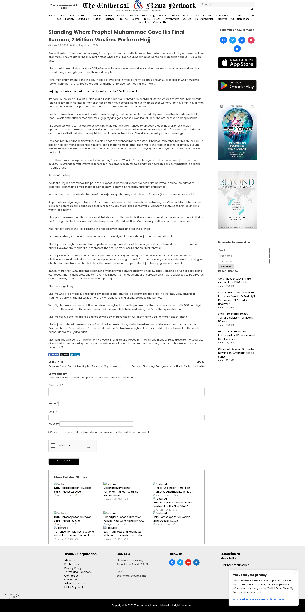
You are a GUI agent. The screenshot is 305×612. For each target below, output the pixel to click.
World (63, 15)
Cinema (207, 15)
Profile (146, 19)
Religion (97, 19)
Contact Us (159, 22)
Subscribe (70, 579)
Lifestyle (123, 19)
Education (83, 19)
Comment (55, 385)
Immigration (223, 15)
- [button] (6, 597)
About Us (144, 22)
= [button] (17, 597)
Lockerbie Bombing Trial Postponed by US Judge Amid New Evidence (236, 335)
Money (134, 15)
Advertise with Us (75, 583)
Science (110, 19)
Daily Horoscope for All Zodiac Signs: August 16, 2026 (73, 519)
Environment (172, 19)
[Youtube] (251, 40)
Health (109, 15)
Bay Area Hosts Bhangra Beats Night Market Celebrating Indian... (124, 533)
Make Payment (73, 587)
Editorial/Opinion (204, 19)
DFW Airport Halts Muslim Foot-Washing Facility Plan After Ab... (172, 504)
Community (94, 15)
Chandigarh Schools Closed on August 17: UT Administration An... (123, 519)
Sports (135, 19)
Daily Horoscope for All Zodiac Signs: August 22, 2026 (73, 490)
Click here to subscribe (234, 565)
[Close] (295, 572)
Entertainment (191, 15)
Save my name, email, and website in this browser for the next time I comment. (100, 432)
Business (121, 15)
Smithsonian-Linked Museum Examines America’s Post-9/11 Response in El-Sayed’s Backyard (236, 298)
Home (52, 15)
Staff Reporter (81, 45)
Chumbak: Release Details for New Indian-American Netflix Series (236, 353)
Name (53, 403)
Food (58, 19)
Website (53, 424)
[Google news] (237, 48)
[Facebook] (223, 40)
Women (163, 15)
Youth (157, 19)
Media (175, 15)
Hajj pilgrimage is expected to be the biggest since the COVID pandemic (93, 91)
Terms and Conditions (78, 572)
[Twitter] (232, 40)
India (81, 15)
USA (72, 15)
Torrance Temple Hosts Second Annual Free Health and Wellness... (75, 533)
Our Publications (240, 19)
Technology (148, 15)
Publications (71, 564)
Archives (222, 19)
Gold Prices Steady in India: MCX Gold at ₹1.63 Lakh (234, 280)
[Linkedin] (242, 40)
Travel (250, 15)
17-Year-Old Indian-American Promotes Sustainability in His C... (173, 490)
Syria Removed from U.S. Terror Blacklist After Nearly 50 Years (235, 317)
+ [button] (11, 597)
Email (52, 412)
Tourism (238, 15)
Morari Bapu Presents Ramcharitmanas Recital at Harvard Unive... (120, 491)
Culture (187, 19)
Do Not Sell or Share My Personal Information (259, 599)
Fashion (69, 19)
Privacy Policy (72, 568)
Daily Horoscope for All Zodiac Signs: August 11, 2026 (171, 519)
